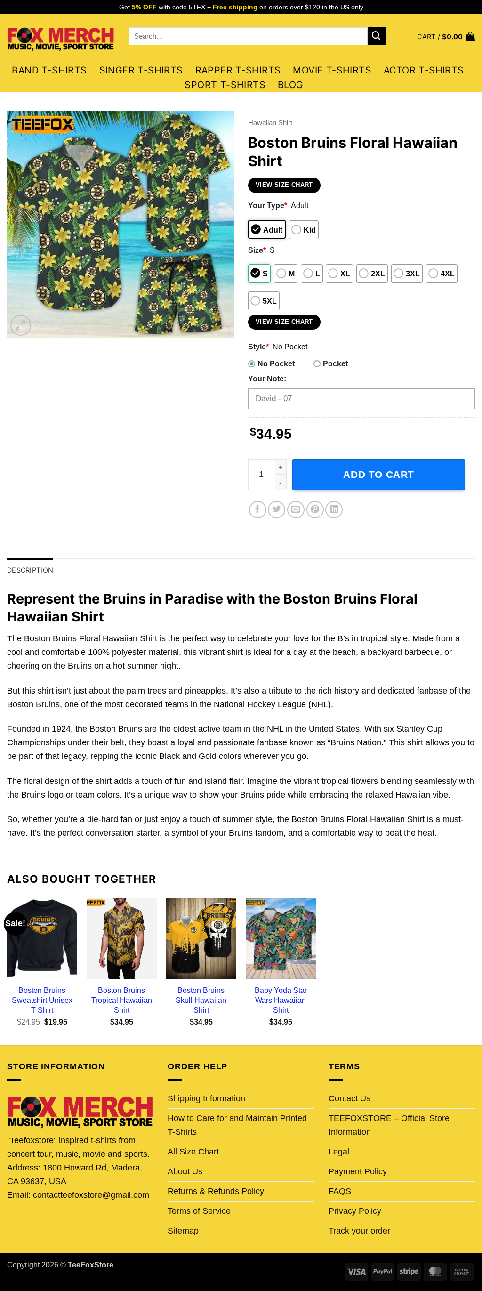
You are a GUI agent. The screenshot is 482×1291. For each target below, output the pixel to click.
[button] (446, 36)
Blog (291, 84)
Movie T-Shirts (332, 70)
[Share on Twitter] (276, 509)
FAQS (340, 1191)
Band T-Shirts (49, 70)
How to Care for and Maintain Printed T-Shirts (237, 1125)
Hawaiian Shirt (270, 123)
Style (258, 346)
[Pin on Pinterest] (315, 509)
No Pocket (276, 363)
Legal (339, 1151)
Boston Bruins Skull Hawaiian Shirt (201, 1000)
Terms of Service (199, 1211)
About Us (185, 1171)
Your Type (267, 205)
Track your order (359, 1230)
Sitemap (183, 1230)
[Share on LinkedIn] (334, 509)
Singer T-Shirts (141, 70)
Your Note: (267, 378)
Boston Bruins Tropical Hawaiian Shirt (121, 1000)
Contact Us (349, 1098)
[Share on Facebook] (257, 509)
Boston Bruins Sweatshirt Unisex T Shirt (42, 1000)
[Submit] (377, 36)
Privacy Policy (355, 1211)
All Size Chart (193, 1151)
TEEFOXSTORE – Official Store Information (389, 1125)
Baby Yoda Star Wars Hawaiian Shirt (281, 1000)
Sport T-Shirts (225, 84)
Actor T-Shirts (424, 70)
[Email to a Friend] (296, 509)
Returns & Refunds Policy (216, 1191)
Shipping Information (206, 1098)
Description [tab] (30, 570)
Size (257, 250)
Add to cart (378, 474)
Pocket (335, 363)
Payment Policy (358, 1171)
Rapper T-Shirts (238, 70)
